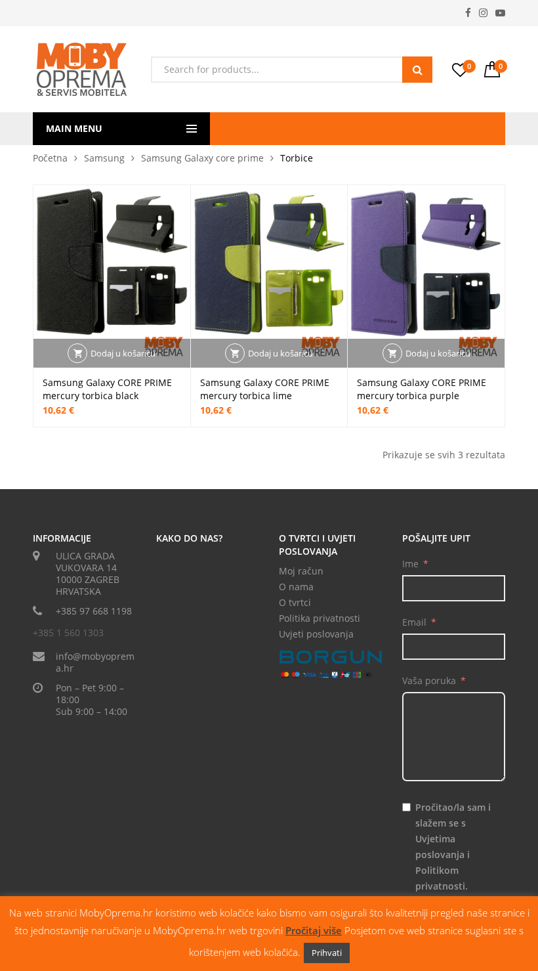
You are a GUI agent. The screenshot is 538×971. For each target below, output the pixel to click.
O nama (296, 586)
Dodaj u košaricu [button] (123, 353)
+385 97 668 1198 (94, 611)
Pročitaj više (313, 930)
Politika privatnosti (319, 618)
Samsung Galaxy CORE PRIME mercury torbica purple (421, 389)
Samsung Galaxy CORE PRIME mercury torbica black (107, 389)
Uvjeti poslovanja (316, 634)
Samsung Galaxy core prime (202, 158)
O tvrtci (295, 602)
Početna (50, 158)
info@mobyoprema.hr (95, 662)
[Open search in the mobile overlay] (291, 69)
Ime (410, 563)
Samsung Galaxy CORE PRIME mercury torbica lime (264, 389)
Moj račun (301, 571)
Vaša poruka (429, 680)
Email (414, 622)
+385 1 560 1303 (68, 632)
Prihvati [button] (327, 953)
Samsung (104, 158)
